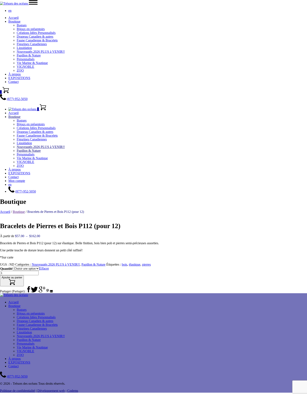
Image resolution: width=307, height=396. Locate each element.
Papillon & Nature (29, 55)
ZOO (20, 70)
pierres (146, 264)
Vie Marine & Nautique (32, 63)
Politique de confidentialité (17, 390)
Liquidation (24, 48)
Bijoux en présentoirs (31, 29)
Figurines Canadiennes (32, 44)
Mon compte (16, 181)
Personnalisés (25, 59)
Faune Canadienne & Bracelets (37, 40)
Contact (13, 82)
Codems (72, 390)
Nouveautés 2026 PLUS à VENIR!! (41, 51)
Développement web (51, 390)
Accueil (13, 17)
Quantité (6, 268)
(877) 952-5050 (17, 99)
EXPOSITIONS (19, 78)
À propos (14, 74)
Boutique (14, 21)
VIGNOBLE (25, 66)
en (9, 10)
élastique (134, 264)
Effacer (44, 268)
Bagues (22, 25)
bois (124, 264)
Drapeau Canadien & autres (35, 36)
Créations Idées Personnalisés (36, 33)
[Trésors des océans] (14, 3)
